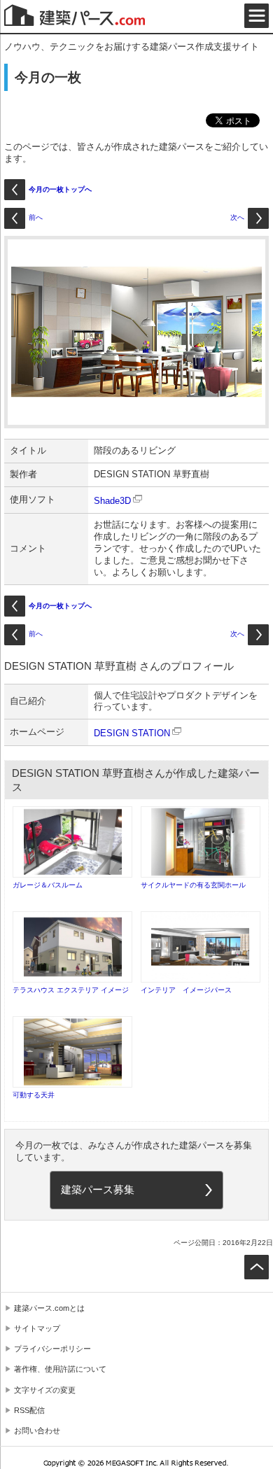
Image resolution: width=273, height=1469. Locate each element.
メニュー (256, 15)
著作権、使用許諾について (60, 1369)
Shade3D (112, 500)
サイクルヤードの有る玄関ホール (193, 885)
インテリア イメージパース (186, 990)
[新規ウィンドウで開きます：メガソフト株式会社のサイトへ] (136, 1465)
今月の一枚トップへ (60, 189)
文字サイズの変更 (45, 1390)
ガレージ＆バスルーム (48, 885)
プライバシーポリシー (52, 1348)
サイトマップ (37, 1328)
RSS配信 (29, 1410)
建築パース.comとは (49, 1308)
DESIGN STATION (132, 733)
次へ (237, 217)
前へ (36, 217)
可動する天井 (34, 1095)
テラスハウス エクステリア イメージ (71, 990)
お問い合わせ (37, 1430)
